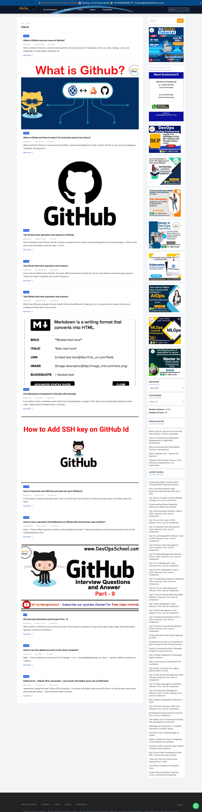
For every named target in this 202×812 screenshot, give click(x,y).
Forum (57, 804)
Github (26, 36)
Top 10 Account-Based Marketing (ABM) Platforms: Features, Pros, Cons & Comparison (166, 597)
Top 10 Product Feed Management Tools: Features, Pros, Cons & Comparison (163, 547)
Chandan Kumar (28, 526)
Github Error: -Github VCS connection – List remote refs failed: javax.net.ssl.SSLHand (65, 681)
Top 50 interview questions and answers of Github (48, 235)
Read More (28, 55)
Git (25, 614)
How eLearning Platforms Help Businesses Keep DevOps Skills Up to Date (164, 491)
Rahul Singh (26, 44)
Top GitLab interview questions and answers (45, 266)
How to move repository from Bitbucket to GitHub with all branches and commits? (64, 522)
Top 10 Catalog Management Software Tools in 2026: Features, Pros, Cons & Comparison (165, 556)
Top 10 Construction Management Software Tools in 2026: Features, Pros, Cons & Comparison (165, 693)
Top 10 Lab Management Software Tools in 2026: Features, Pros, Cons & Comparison (166, 538)
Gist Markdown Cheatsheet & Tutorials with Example (49, 394)
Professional (81, 804)
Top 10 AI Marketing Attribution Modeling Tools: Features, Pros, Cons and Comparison (166, 581)
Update (68, 804)
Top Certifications (29, 804)
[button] (196, 806)
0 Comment (51, 44)
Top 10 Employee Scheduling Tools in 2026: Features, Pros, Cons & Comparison (164, 619)
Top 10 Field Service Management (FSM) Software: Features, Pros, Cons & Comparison (166, 677)
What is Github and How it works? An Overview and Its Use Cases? (57, 137)
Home (23, 23)
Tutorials (46, 804)
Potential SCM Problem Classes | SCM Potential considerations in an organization (165, 462)
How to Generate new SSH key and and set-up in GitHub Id (52, 491)
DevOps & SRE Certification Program (60, 3)
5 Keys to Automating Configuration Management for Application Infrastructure (164, 440)
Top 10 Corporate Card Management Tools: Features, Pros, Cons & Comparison (164, 529)
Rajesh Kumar (27, 141)
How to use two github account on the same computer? (51, 650)
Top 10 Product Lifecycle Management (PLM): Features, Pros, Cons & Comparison (165, 628)
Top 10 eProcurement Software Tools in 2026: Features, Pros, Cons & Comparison (165, 513)
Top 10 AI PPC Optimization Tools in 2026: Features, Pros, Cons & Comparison (164, 572)
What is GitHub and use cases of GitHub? (44, 40)
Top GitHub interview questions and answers (45, 296)
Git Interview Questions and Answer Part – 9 (45, 619)
